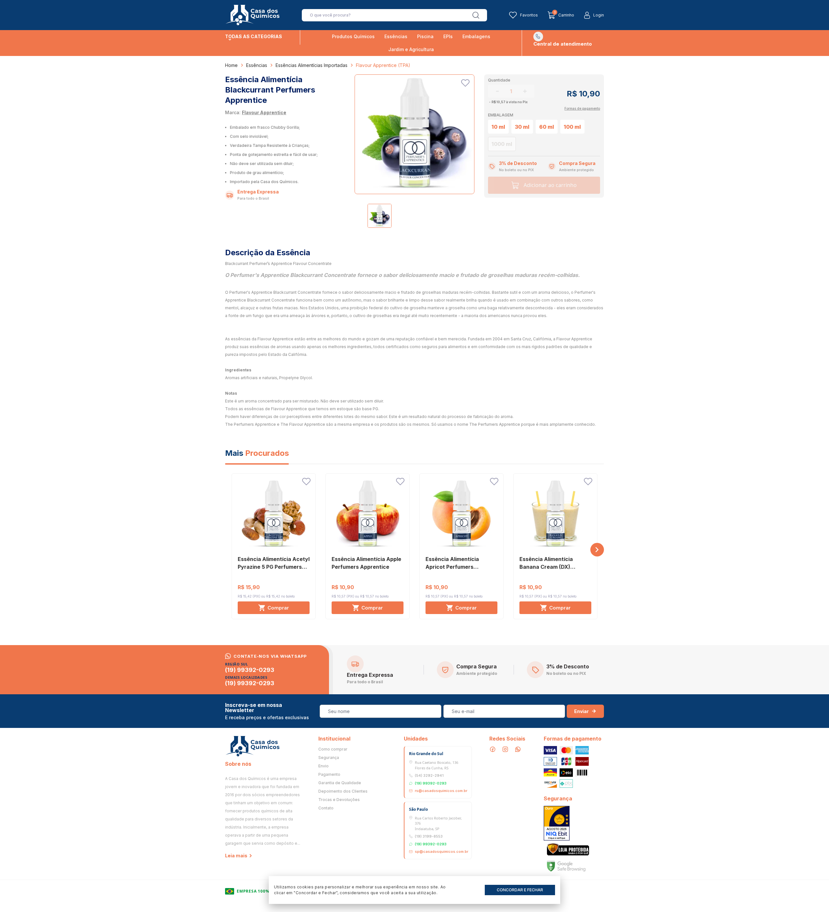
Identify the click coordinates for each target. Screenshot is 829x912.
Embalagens (476, 36)
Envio (323, 766)
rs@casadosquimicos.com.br (441, 790)
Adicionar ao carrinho (550, 185)
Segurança (328, 758)
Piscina (425, 36)
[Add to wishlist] (465, 83)
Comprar (278, 608)
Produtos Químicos (353, 36)
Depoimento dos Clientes (343, 791)
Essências (395, 36)
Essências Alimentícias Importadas (311, 65)
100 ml (572, 127)
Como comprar (332, 749)
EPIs (448, 36)
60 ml (546, 127)
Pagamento (329, 774)
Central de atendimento (562, 44)
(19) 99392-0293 (249, 670)
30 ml (522, 127)
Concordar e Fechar (520, 889)
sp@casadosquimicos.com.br (441, 851)
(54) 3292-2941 (429, 775)
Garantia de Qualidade (339, 783)
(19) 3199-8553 (429, 836)
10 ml (498, 127)
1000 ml (502, 144)
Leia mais (236, 855)
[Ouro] (557, 823)
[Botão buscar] (475, 15)
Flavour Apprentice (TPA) (383, 65)
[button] (597, 549)
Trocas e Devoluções (339, 800)
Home (231, 65)
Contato (326, 808)
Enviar (581, 711)
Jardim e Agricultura (411, 49)
